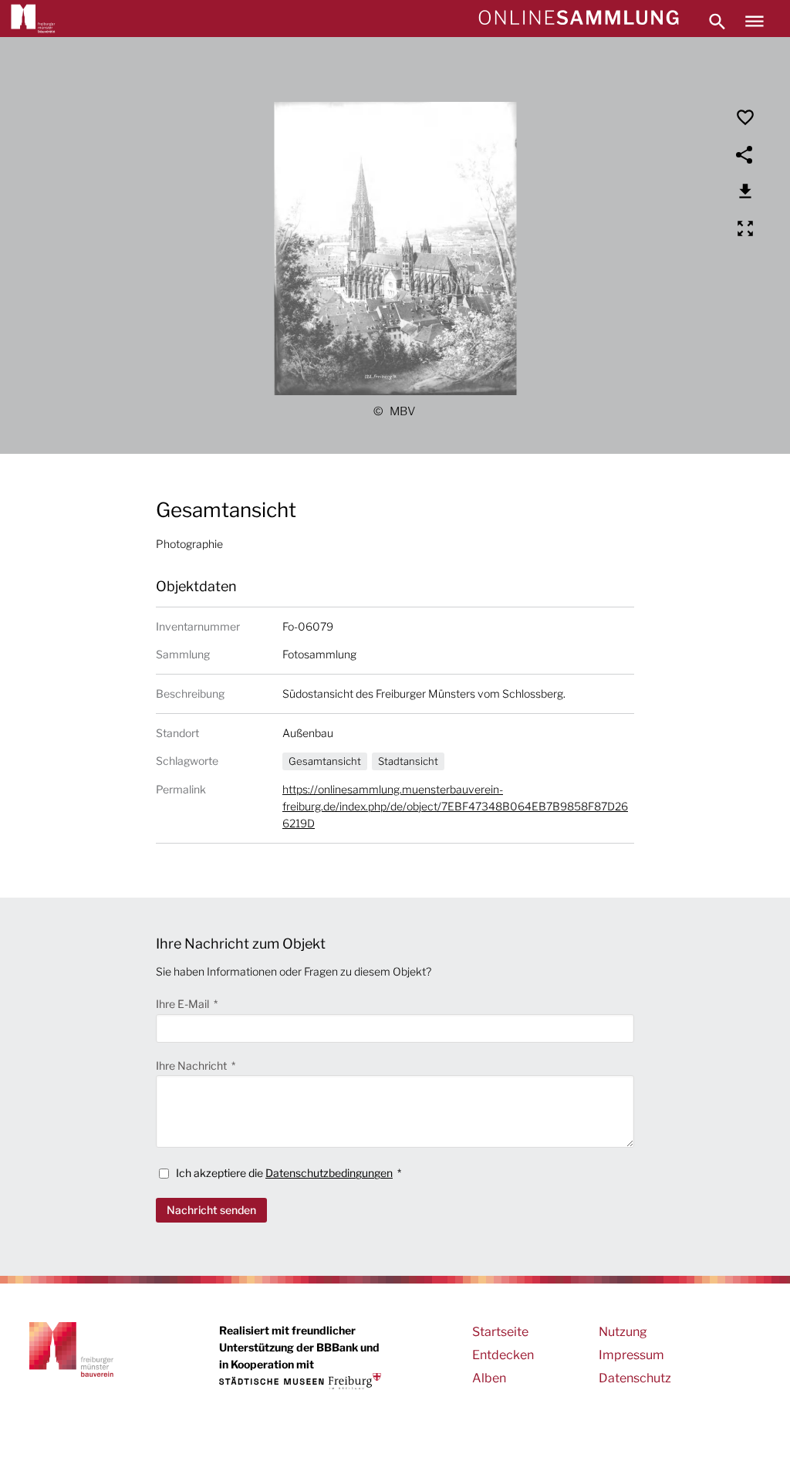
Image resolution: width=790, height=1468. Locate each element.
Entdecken (503, 1355)
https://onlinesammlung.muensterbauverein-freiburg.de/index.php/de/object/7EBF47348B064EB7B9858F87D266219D (455, 806)
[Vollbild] (745, 228)
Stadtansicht (408, 761)
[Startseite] (578, 18)
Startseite (500, 1331)
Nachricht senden (211, 1209)
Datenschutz (635, 1378)
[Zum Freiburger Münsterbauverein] (33, 18)
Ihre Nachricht (192, 1065)
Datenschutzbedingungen (329, 1172)
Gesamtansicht (325, 761)
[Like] (745, 117)
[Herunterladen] (745, 191)
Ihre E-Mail (183, 1003)
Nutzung (623, 1331)
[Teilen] (745, 154)
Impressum (631, 1355)
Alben (489, 1378)
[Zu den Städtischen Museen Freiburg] (300, 1381)
